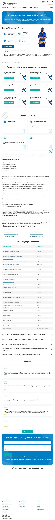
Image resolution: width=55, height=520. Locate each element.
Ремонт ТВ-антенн (5, 506)
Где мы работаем (39, 510)
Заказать (8, 454)
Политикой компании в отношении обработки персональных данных (32, 459)
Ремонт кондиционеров (6, 507)
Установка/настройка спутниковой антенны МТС (12, 269)
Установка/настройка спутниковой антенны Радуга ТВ (13, 266)
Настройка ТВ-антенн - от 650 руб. (35, 98)
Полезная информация (40, 509)
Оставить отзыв (27, 431)
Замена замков (22, 506)
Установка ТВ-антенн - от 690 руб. (35, 85)
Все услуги (38, 507)
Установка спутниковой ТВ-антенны (36, 234)
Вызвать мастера (8, 46)
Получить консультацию (8, 77)
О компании (39, 500)
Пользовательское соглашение (30, 456)
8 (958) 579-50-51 (48, 1)
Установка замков (22, 503)
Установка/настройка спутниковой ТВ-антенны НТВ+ (12, 256)
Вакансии (38, 504)
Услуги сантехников (22, 500)
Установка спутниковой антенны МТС (36, 236)
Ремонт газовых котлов (6, 509)
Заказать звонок (50, 4)
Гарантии (38, 501)
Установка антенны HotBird (8, 259)
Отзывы (38, 503)
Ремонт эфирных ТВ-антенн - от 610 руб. (10, 73)
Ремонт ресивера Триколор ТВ (8, 282)
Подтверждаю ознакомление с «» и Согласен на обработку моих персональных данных (28, 460)
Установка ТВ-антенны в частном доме (11, 234)
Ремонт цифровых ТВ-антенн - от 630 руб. (9, 85)
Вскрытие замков (22, 504)
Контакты (38, 506)
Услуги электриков (22, 501)
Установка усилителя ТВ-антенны (36, 229)
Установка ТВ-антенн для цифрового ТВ (11, 229)
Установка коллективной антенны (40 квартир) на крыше (13, 297)
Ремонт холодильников (6, 501)
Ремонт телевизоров (5, 503)
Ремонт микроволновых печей (7, 504)
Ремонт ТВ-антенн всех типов (9, 236)
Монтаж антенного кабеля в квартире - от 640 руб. (10, 98)
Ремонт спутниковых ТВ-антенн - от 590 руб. (35, 73)
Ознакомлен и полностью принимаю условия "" (21, 456)
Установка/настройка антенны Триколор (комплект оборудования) (15, 261)
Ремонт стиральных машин (6, 500)
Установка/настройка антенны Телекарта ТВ (11, 264)
